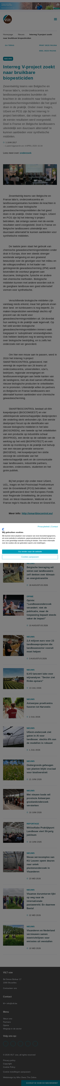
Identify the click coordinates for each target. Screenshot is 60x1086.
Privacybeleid (43, 527)
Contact (54, 527)
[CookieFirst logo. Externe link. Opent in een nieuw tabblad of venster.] (3, 529)
